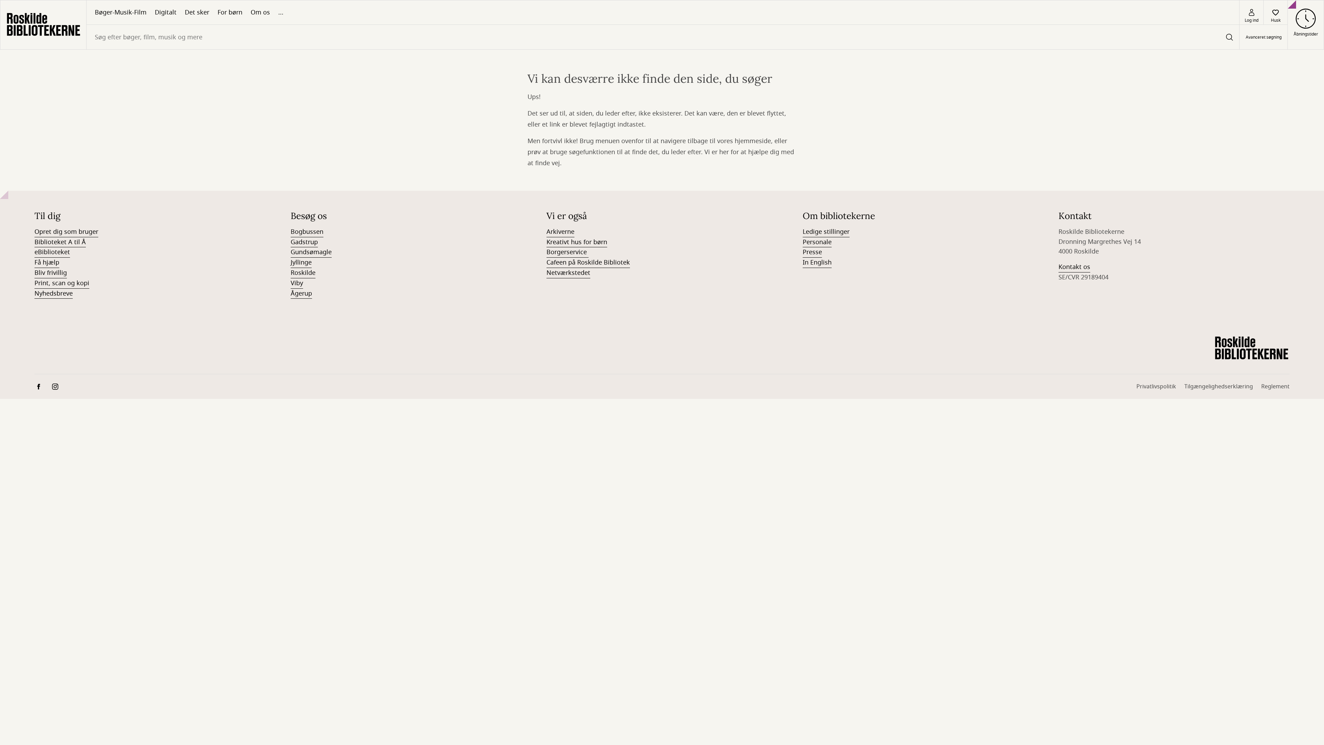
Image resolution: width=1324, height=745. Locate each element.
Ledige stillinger (826, 231)
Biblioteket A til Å (60, 242)
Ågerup (301, 293)
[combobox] (663, 37)
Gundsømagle (311, 252)
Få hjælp (46, 262)
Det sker (197, 12)
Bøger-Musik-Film (121, 12)
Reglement (1275, 387)
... (280, 12)
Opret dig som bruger (66, 231)
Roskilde (303, 272)
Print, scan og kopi (61, 283)
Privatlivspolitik (1156, 387)
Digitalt (166, 12)
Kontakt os (1074, 266)
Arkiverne (560, 231)
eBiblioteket (52, 252)
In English (817, 262)
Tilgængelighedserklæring (1218, 387)
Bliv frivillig (50, 272)
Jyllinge (301, 262)
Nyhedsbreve (53, 293)
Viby (297, 283)
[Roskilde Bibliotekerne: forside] (43, 24)
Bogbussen (307, 231)
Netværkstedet (568, 272)
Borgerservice (567, 252)
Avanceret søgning (1264, 37)
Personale (817, 242)
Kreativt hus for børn (576, 242)
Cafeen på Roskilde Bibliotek (588, 262)
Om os (260, 12)
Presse (812, 252)
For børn (230, 12)
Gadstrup (304, 242)
